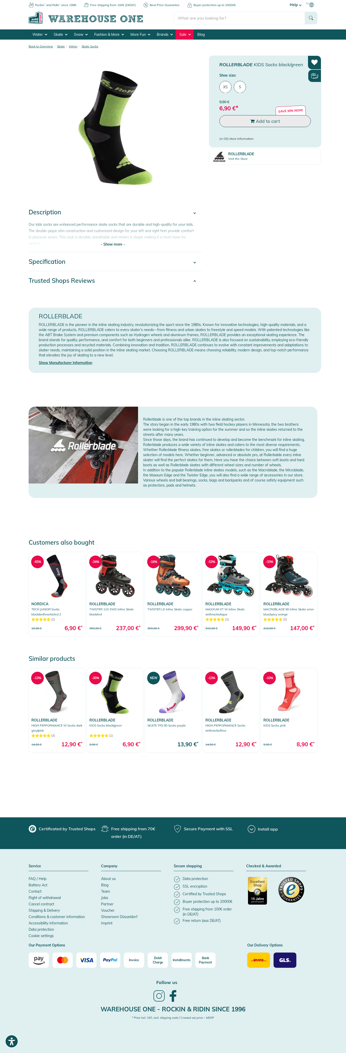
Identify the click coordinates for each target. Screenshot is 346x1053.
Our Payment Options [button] (47, 945)
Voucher (107, 910)
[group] (62, 829)
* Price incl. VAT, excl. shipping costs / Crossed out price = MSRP (173, 1018)
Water (38, 34)
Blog (201, 34)
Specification (47, 261)
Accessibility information (48, 923)
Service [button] (35, 866)
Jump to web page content (21, 2)
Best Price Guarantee (165, 5)
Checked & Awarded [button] (263, 866)
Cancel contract (41, 904)
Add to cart (267, 121)
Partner (107, 904)
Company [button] (109, 866)
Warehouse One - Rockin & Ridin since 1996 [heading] (173, 1009)
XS (225, 86)
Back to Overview (41, 46)
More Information (241, 139)
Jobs (104, 897)
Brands (163, 34)
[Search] (311, 18)
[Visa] (86, 960)
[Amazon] (39, 960)
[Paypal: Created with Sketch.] (110, 960)
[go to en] (101, 23)
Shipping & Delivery (44, 910)
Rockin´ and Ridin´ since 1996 (55, 5)
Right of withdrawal (45, 897)
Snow (79, 34)
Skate (59, 34)
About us (108, 878)
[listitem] (204, 879)
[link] (57, 594)
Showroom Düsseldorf (119, 916)
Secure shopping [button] (188, 866)
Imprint (106, 923)
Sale (183, 34)
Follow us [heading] (166, 982)
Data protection (41, 929)
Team (105, 891)
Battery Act (38, 885)
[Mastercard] (62, 960)
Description (45, 212)
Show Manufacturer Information (65, 362)
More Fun (138, 34)
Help (294, 5)
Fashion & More (107, 34)
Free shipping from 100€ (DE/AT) (113, 5)
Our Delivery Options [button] (265, 945)
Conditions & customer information (57, 916)
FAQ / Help (37, 878)
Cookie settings (41, 936)
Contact (35, 891)
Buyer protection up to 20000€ (215, 5)
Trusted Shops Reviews (62, 280)
